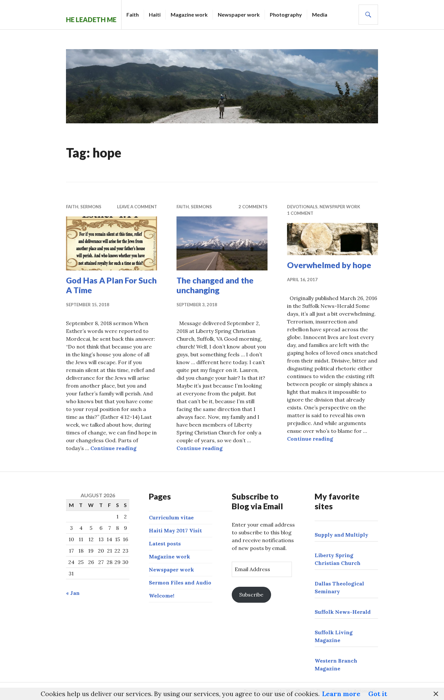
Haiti (155, 14)
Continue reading (113, 448)
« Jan (73, 593)
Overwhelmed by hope (329, 265)
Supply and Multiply (341, 534)
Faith (132, 14)
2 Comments (253, 206)
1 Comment (300, 213)
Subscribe (251, 594)
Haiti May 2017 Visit (175, 530)
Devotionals (302, 206)
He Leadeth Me (91, 19)
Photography (286, 14)
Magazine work (189, 14)
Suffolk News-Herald (343, 612)
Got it (377, 694)
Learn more (341, 694)
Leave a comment (137, 206)
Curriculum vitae (171, 517)
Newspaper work (239, 14)
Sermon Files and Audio (180, 582)
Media (319, 14)
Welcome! (161, 595)
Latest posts (165, 543)
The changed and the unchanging (215, 285)
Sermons (90, 206)
